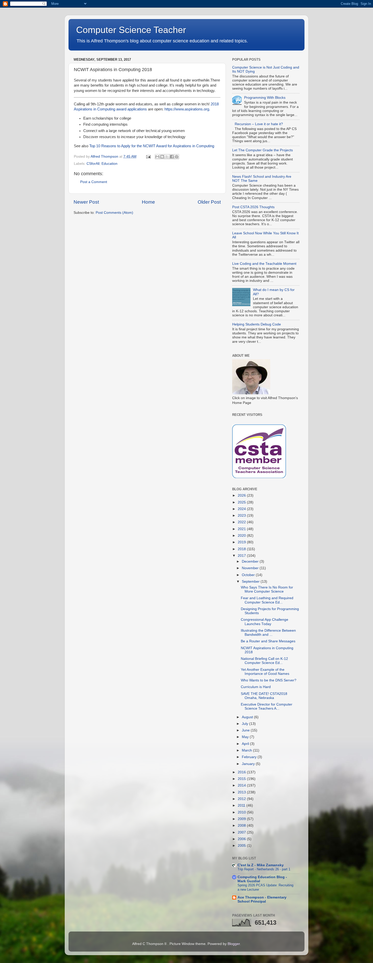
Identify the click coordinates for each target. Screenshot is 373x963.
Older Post (209, 202)
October (249, 575)
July (245, 724)
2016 (242, 772)
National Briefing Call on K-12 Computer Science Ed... (264, 661)
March (247, 750)
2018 (242, 549)
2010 (242, 812)
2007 (242, 832)
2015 (242, 779)
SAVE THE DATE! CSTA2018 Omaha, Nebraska (264, 696)
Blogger (234, 944)
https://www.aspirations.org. (187, 109)
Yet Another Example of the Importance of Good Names (265, 672)
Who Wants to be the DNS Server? (268, 680)
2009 (242, 819)
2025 (242, 502)
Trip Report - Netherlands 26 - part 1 (264, 869)
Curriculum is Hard (256, 687)
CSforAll (93, 164)
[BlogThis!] (162, 156)
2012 (242, 799)
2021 (242, 529)
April (246, 744)
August (248, 717)
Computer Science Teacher (131, 30)
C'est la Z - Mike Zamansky (261, 865)
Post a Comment (93, 182)
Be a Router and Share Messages (268, 641)
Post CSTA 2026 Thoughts (253, 207)
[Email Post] (148, 156)
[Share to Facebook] (171, 156)
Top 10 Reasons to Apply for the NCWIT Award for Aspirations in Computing (151, 146)
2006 (242, 839)
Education (109, 164)
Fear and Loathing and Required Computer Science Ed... (267, 600)
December (251, 561)
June (246, 730)
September (251, 581)
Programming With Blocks (264, 98)
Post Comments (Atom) (114, 213)
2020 (242, 535)
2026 (242, 495)
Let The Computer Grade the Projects (262, 150)
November (251, 568)
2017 (242, 556)
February (250, 757)
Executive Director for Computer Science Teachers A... (266, 706)
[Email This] (157, 156)
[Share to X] (166, 156)
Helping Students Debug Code (256, 324)
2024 (242, 509)
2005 (242, 845)
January (249, 764)
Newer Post (86, 202)
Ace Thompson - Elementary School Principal (262, 899)
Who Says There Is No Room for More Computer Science (267, 589)
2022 (242, 522)
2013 (242, 792)
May (246, 737)
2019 (242, 542)
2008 (242, 825)
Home (148, 202)
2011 (242, 805)
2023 (242, 515)
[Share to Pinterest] (176, 156)
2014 (242, 785)
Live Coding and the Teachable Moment (264, 264)
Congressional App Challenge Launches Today (264, 622)
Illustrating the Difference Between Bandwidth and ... (268, 632)
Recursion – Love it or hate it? (259, 124)
